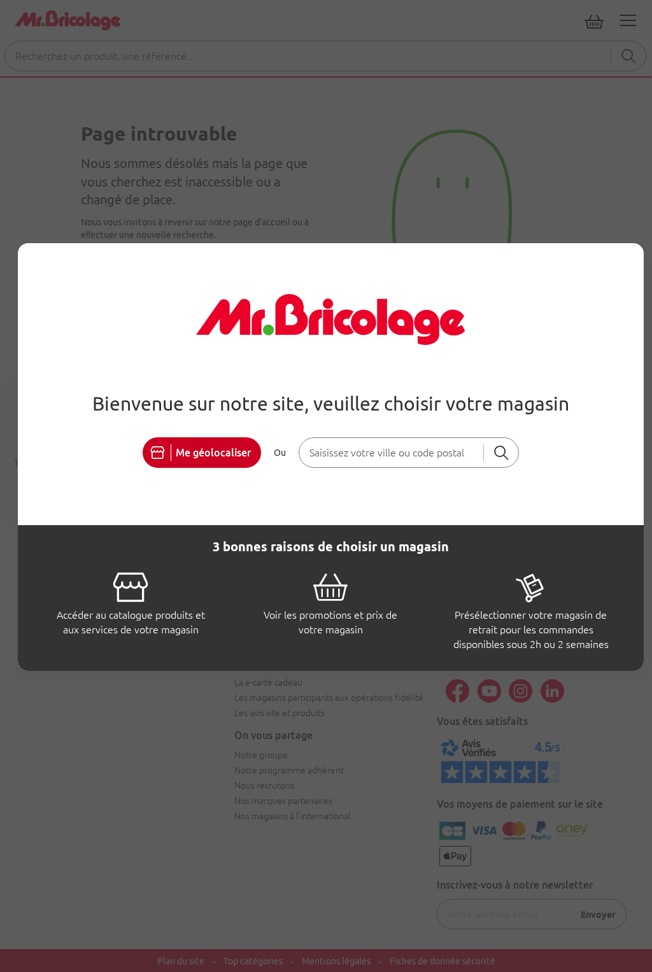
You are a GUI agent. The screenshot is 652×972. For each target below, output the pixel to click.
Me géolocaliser (213, 452)
